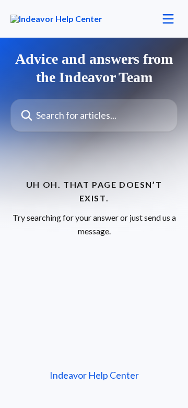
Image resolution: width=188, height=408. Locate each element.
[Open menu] (168, 19)
